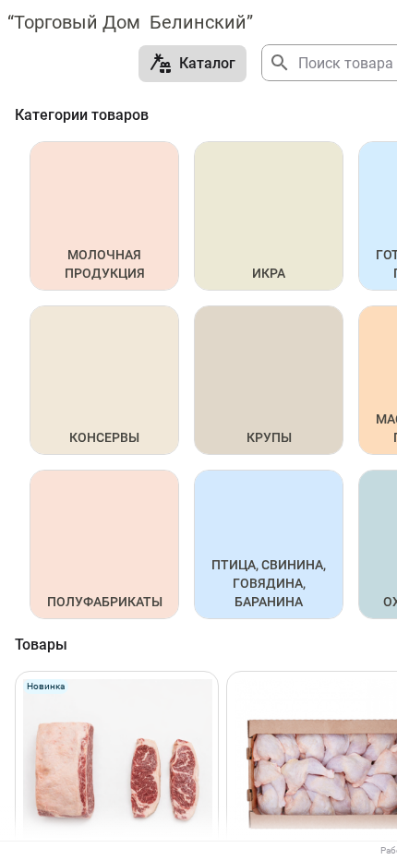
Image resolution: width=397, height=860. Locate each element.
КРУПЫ (269, 437)
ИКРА (268, 273)
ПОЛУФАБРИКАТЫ (104, 601)
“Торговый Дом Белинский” (130, 22)
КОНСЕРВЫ (104, 437)
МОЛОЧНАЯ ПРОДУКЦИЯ (105, 264)
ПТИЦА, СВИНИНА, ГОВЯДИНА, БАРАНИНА (270, 583)
